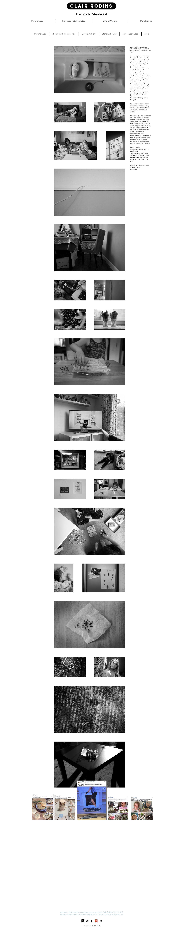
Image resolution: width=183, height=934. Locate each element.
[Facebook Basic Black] (91, 920)
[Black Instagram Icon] (87, 920)
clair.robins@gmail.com (113, 914)
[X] (82, 920)
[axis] (96, 920)
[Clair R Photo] (100, 920)
